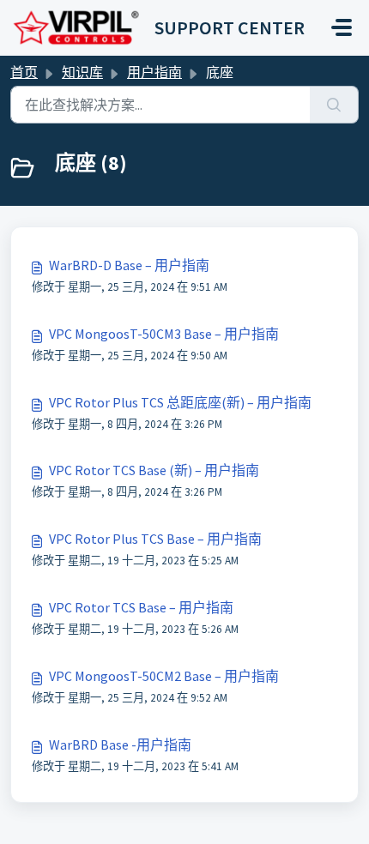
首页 (24, 72)
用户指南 (154, 72)
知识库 (82, 72)
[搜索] (334, 105)
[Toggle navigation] (341, 27)
